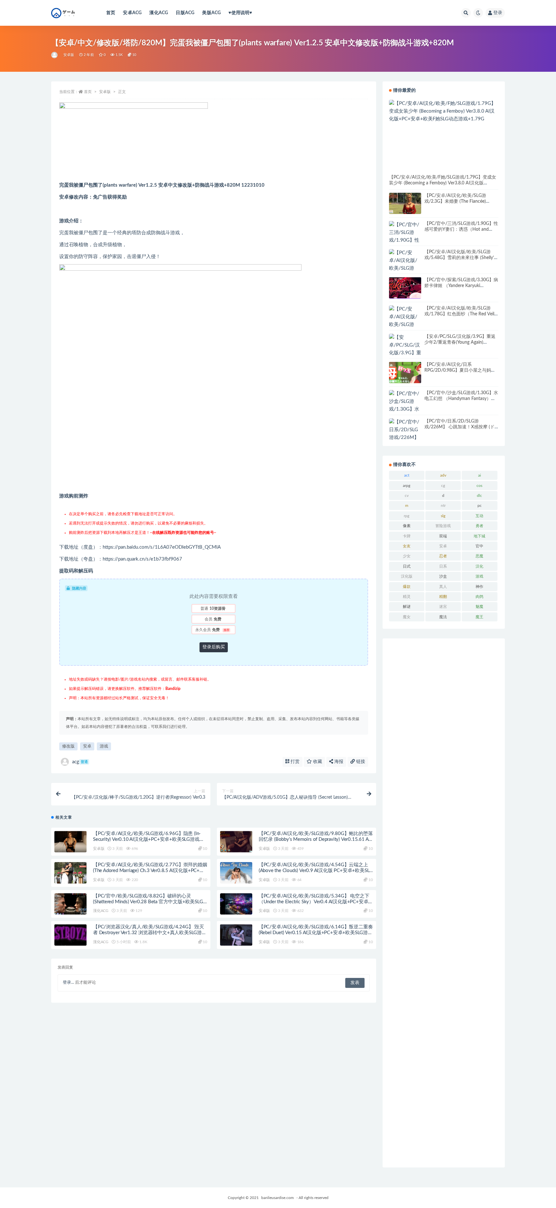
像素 (407, 526)
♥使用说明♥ (240, 13)
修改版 (68, 746)
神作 (479, 587)
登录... (68, 982)
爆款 (407, 587)
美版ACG (211, 13)
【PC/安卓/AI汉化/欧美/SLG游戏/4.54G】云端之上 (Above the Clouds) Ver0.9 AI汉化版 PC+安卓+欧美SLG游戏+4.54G (316, 870)
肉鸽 (479, 597)
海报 (338, 761)
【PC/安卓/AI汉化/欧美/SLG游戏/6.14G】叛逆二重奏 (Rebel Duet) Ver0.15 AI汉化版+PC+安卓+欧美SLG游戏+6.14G (316, 933)
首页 (110, 13)
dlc (479, 495)
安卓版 (68, 55)
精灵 (407, 597)
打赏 (294, 761)
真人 (443, 587)
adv (443, 475)
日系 (443, 566)
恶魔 (479, 556)
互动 (479, 516)
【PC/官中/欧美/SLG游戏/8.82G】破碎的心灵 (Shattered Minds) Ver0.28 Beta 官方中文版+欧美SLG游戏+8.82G (148, 902)
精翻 (443, 597)
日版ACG (185, 13)
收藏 (317, 761)
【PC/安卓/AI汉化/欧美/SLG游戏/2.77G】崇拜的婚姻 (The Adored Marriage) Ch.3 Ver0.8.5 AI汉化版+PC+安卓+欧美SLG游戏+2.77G (150, 870)
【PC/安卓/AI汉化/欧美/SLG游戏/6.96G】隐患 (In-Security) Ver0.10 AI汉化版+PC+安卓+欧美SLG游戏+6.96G (147, 839)
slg (443, 516)
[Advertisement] (443, 903)
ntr (443, 505)
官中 (479, 546)
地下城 (479, 536)
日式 (407, 566)
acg (80, 761)
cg (443, 486)
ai (479, 475)
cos (479, 486)
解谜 (407, 607)
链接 (360, 761)
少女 (407, 556)
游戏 (104, 746)
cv (407, 495)
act (406, 475)
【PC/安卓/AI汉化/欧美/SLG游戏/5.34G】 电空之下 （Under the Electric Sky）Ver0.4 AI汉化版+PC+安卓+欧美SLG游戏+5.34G (314, 902)
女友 (407, 546)
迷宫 (443, 607)
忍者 (443, 556)
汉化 (479, 566)
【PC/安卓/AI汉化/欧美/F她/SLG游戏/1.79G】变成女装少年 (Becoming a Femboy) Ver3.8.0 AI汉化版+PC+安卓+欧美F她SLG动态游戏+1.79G (442, 183)
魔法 (443, 617)
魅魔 (479, 607)
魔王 (479, 617)
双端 (443, 536)
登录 (497, 13)
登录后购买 (213, 647)
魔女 (407, 617)
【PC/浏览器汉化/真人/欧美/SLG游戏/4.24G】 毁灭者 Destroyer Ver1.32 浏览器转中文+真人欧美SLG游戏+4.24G (150, 933)
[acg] (55, 55)
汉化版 (406, 576)
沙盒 (443, 576)
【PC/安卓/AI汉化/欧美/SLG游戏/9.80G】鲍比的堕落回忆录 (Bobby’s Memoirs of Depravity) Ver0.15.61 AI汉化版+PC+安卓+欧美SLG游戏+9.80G (316, 839)
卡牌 (407, 536)
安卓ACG (132, 13)
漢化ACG (158, 13)
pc (479, 505)
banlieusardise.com (277, 1198)
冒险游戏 (443, 526)
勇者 (479, 526)
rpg (406, 516)
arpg (406, 486)
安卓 (87, 746)
